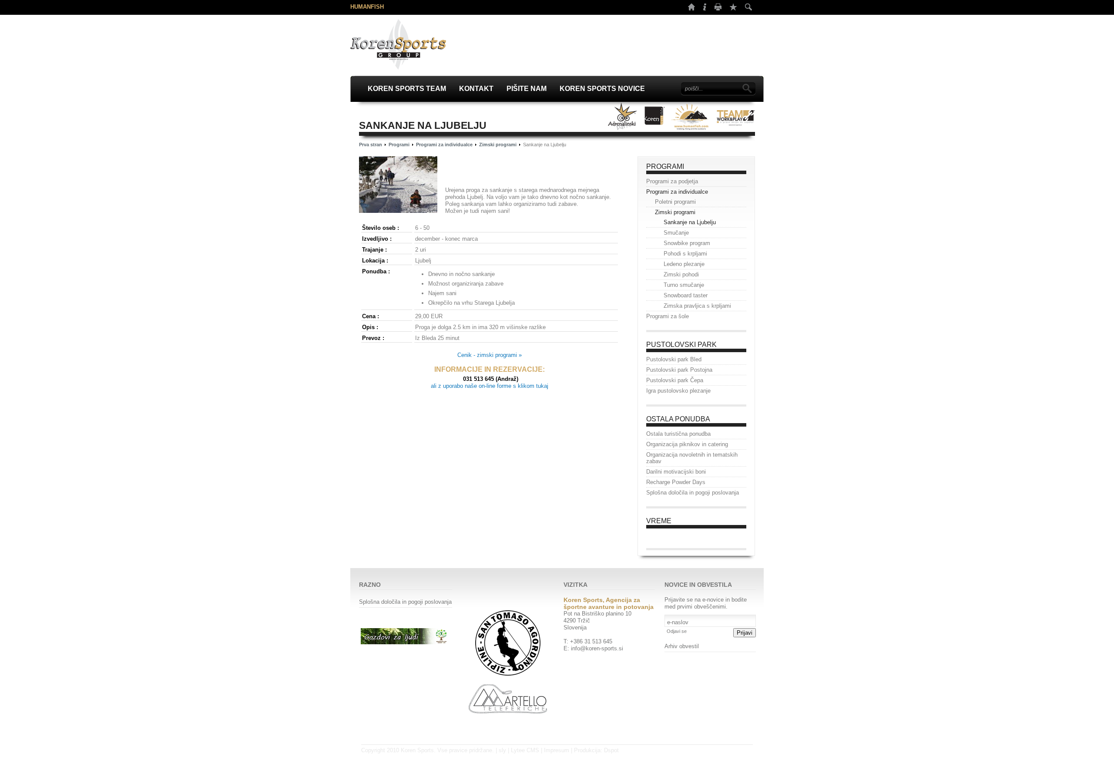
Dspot (611, 750)
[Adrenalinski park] (623, 116)
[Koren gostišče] (654, 116)
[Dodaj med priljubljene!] (733, 6)
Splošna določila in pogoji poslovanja (405, 602)
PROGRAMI (665, 166)
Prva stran (370, 144)
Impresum (556, 750)
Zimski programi (498, 144)
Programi (399, 144)
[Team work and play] (735, 116)
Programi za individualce (444, 144)
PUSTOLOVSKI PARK (681, 344)
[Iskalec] (748, 6)
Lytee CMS (525, 750)
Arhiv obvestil (681, 646)
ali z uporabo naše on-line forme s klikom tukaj (489, 386)
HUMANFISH (367, 6)
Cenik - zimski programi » (489, 355)
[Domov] (691, 8)
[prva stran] (398, 44)
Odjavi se (677, 631)
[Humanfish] (690, 116)
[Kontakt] (704, 8)
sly (502, 750)
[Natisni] (718, 8)
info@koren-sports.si (597, 648)
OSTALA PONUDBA (678, 419)
